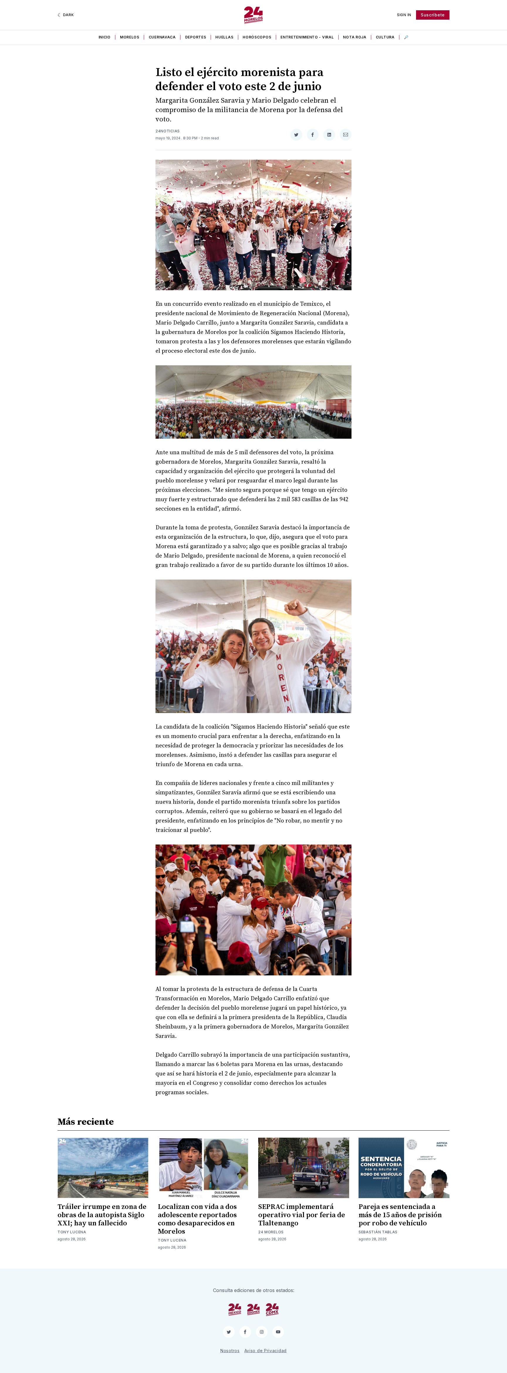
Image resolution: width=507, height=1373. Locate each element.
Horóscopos (257, 37)
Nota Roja (354, 37)
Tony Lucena (72, 1232)
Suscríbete (433, 14)
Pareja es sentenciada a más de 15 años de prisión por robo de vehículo (400, 1215)
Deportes (195, 37)
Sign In (404, 15)
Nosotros (230, 1350)
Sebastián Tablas (378, 1232)
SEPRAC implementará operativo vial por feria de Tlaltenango (301, 1215)
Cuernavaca (162, 37)
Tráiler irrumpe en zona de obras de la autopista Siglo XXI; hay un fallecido (102, 1215)
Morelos (129, 37)
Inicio (105, 37)
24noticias (168, 131)
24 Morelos (271, 1232)
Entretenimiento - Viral (307, 37)
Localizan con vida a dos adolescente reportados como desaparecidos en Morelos (197, 1219)
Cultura (385, 37)
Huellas (224, 37)
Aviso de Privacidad (265, 1350)
